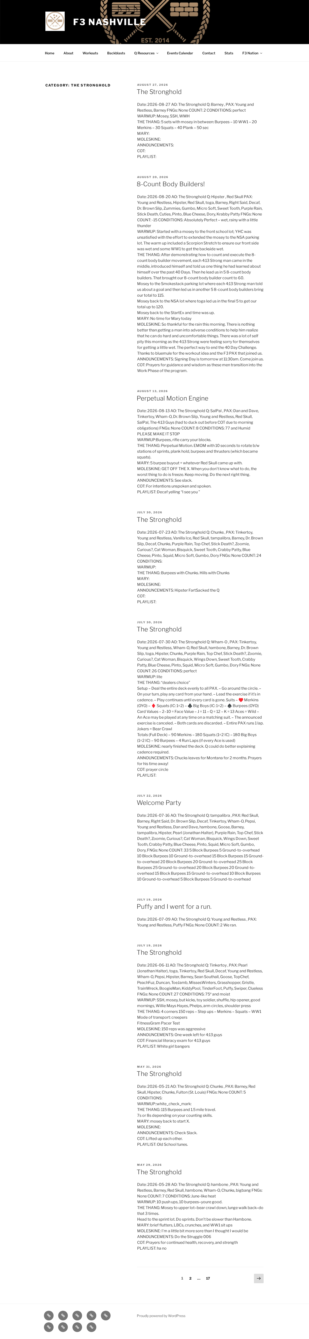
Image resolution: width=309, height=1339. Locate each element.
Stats (229, 53)
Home (49, 53)
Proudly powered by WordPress (161, 1316)
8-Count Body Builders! (171, 184)
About (68, 53)
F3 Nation (250, 53)
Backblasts (116, 53)
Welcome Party (159, 802)
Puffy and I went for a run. (174, 906)
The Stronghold (159, 91)
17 (209, 1278)
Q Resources (144, 53)
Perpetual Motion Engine (172, 398)
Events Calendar (180, 53)
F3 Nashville (110, 22)
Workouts (90, 53)
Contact (208, 53)
